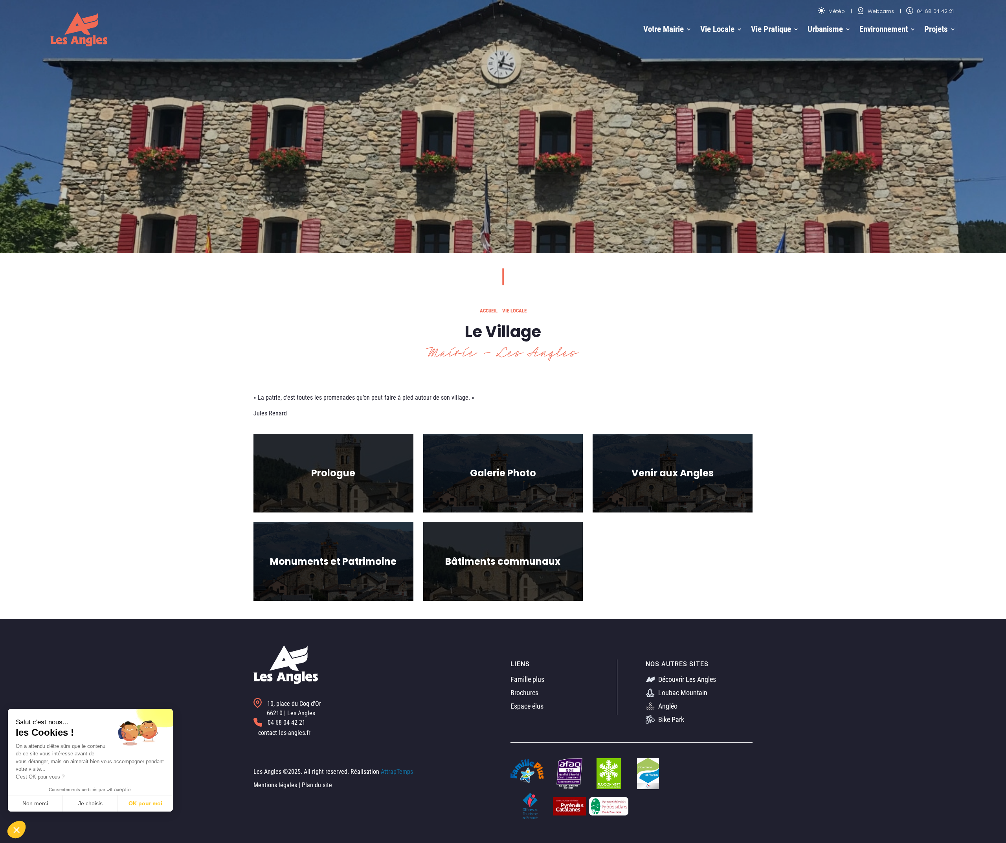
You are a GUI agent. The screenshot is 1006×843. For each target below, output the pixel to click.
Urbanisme (825, 29)
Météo (836, 11)
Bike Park (670, 719)
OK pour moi (145, 803)
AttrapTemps (397, 771)
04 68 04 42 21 (934, 11)
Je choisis (90, 803)
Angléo (667, 706)
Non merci (35, 803)
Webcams (880, 11)
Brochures (524, 693)
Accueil (488, 311)
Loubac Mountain (682, 693)
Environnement (883, 29)
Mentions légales (275, 785)
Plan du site (317, 785)
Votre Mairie (663, 29)
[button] (16, 829)
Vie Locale (717, 29)
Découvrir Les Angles (686, 679)
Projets (936, 29)
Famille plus (527, 679)
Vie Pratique (771, 29)
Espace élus (526, 706)
